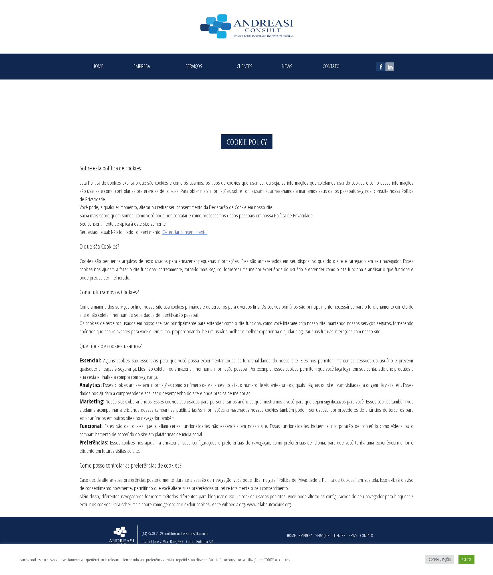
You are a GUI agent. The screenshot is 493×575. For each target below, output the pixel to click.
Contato (331, 65)
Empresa (142, 65)
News (287, 65)
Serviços (193, 65)
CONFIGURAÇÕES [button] (440, 559)
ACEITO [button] (466, 559)
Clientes (244, 65)
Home (97, 65)
